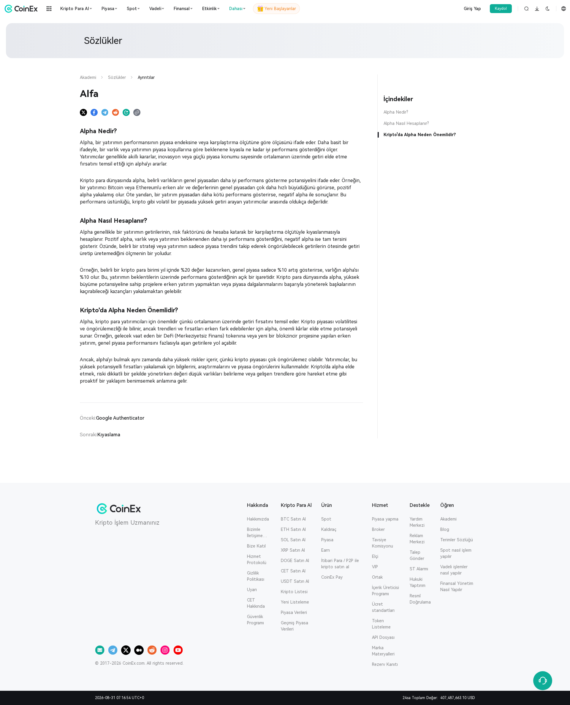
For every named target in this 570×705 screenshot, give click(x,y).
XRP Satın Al (293, 550)
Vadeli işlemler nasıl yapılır (454, 569)
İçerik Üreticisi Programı (385, 590)
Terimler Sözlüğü (456, 539)
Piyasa (327, 539)
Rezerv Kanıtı (385, 664)
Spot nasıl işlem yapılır (455, 553)
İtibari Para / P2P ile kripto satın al (340, 563)
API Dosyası (383, 637)
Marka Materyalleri (383, 650)
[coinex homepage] (22, 9)
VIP (375, 566)
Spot (326, 519)
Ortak (377, 577)
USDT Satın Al (295, 581)
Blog (444, 529)
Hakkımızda (258, 519)
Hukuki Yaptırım (417, 582)
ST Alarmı (419, 568)
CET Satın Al (293, 571)
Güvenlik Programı (255, 619)
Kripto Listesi (294, 591)
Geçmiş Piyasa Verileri (294, 625)
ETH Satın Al (293, 529)
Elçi (375, 556)
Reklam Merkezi (417, 538)
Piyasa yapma (385, 519)
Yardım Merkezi (417, 522)
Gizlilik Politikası (255, 576)
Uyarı (252, 589)
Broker (378, 529)
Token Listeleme (381, 623)
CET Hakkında (256, 603)
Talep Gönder (417, 555)
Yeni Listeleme (295, 602)
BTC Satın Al (293, 519)
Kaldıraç (328, 529)
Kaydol (501, 9)
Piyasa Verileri (294, 612)
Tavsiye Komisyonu (382, 542)
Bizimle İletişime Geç (255, 533)
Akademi (448, 519)
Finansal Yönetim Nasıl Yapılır (456, 586)
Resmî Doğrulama (420, 598)
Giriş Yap (472, 8)
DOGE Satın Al (295, 560)
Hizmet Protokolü (256, 559)
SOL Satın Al (293, 539)
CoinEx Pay (332, 577)
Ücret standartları (383, 607)
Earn (325, 550)
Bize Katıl (256, 546)
